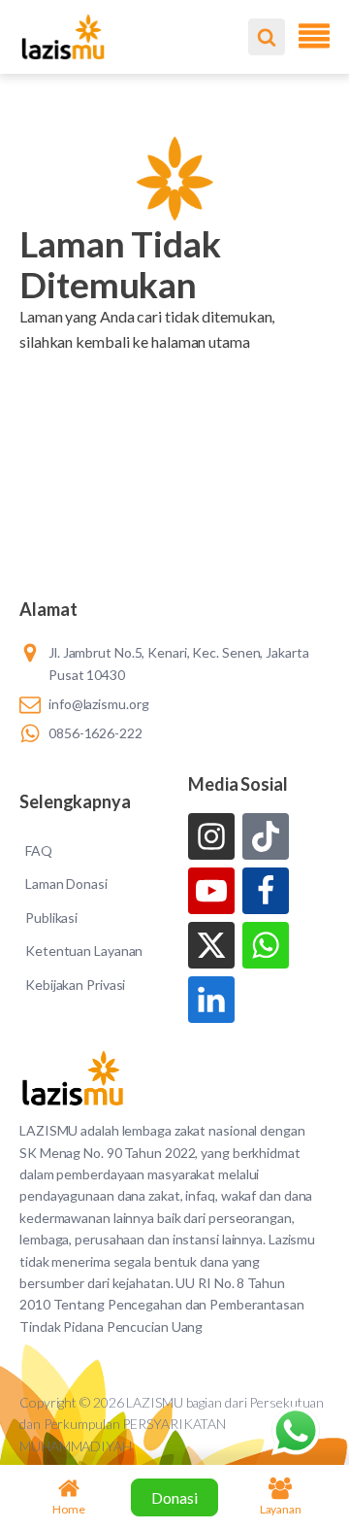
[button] (174, 366)
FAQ (38, 850)
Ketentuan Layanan (84, 950)
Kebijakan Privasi (75, 984)
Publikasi (51, 917)
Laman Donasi (66, 883)
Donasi (174, 1497)
